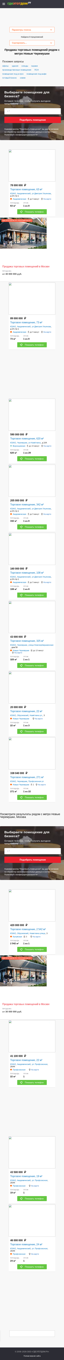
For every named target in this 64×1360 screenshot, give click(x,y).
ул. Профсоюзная (40, 1064)
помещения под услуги (12, 74)
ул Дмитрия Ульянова (41, 193)
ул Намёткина (34, 443)
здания (15, 66)
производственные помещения (16, 70)
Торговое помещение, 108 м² (27, 572)
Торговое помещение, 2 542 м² (28, 929)
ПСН (36, 70)
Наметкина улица (37, 933)
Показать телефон (34, 211)
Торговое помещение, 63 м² (26, 189)
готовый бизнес (9, 78)
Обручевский (22, 715)
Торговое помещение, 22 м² (26, 711)
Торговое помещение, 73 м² (26, 322)
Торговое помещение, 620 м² (27, 438)
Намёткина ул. (36, 715)
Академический (24, 193)
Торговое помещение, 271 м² (27, 777)
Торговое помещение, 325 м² (27, 641)
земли (23, 78)
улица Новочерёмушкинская (40, 645)
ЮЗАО (13, 193)
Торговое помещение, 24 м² (26, 1244)
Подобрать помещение (33, 119)
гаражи (34, 66)
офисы (5, 66)
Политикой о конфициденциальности (20, 135)
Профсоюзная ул (36, 781)
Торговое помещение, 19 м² (26, 1176)
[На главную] (22, 3)
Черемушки (22, 443)
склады (24, 66)
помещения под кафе (36, 74)
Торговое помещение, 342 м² (27, 504)
